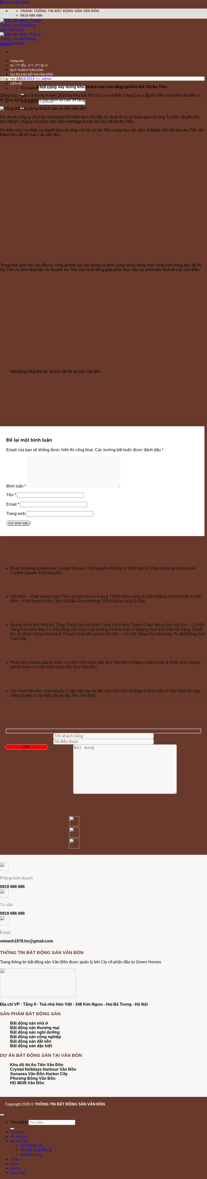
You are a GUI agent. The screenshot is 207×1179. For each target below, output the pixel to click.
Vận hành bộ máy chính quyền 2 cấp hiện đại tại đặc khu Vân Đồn (69, 691)
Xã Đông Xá (31, 1145)
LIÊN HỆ (16, 83)
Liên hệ (15, 1168)
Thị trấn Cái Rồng (36, 1150)
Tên (11, 495)
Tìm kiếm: (29, 88)
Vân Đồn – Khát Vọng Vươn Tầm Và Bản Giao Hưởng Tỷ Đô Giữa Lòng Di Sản (81, 596)
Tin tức (14, 1159)
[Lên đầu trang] (2, 1115)
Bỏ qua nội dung (15, 2)
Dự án (14, 1164)
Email (12, 504)
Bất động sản (19, 1141)
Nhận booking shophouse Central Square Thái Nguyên (59, 568)
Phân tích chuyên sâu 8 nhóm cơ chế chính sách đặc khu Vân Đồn (69, 662)
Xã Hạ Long (31, 1154)
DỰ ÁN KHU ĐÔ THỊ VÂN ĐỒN (31, 74)
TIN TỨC (5, 44)
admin (46, 79)
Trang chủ (17, 1132)
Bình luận (16, 486)
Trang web (15, 513)
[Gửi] (12, 1128)
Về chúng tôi (18, 1136)
